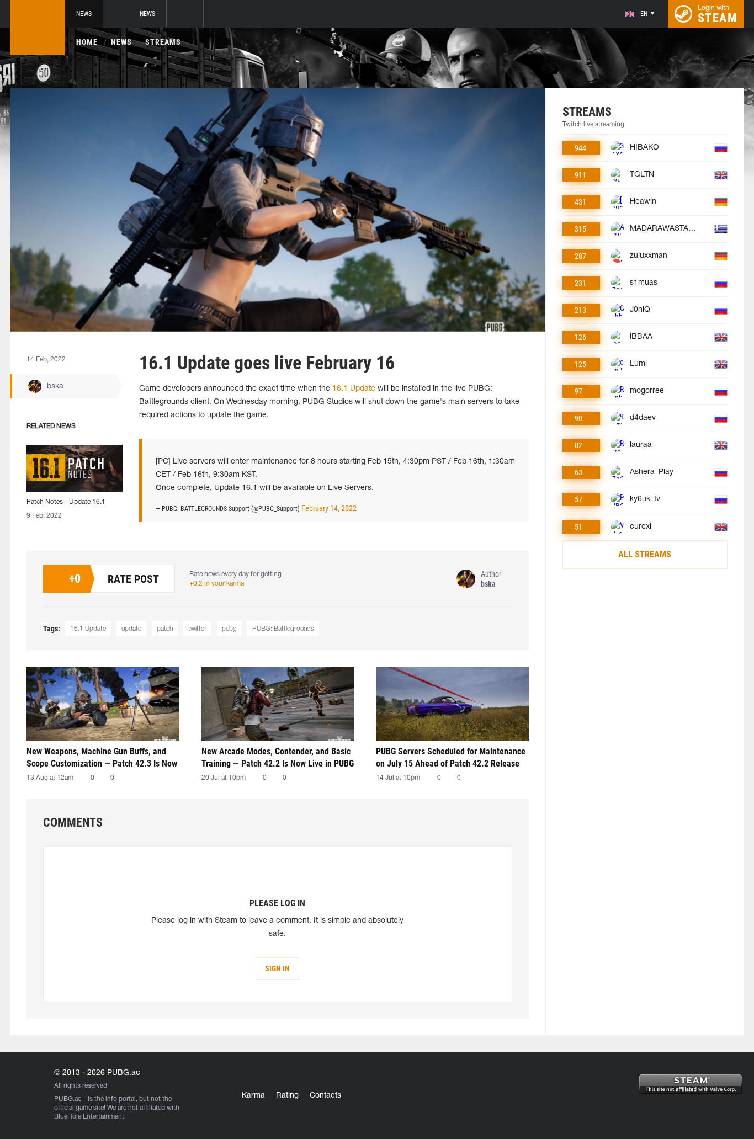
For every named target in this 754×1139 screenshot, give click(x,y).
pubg (229, 629)
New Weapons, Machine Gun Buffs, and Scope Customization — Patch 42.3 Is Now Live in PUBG (101, 757)
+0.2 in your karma (216, 584)
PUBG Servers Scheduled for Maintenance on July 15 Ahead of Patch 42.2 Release (450, 757)
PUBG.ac (67, 1099)
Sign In (277, 968)
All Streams (644, 554)
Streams (163, 42)
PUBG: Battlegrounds (283, 629)
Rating (287, 1095)
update (131, 629)
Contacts (325, 1095)
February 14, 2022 (329, 508)
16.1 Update (353, 388)
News (84, 14)
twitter (197, 629)
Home (87, 42)
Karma (253, 1095)
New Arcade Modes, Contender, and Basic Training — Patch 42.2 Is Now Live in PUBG (277, 757)
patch (165, 629)
